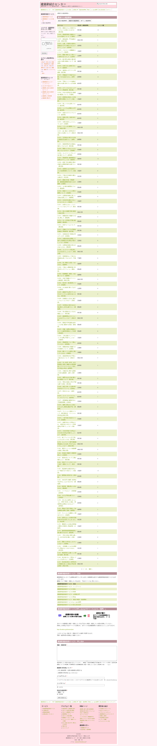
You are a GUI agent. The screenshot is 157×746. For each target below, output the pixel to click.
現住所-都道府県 (62, 690)
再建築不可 (90, 716)
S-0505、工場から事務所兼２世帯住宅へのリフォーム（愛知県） (66, 269)
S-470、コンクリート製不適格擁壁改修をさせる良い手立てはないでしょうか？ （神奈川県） (66, 444)
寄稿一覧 (64, 726)
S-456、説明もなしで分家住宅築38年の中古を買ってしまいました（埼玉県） (66, 519)
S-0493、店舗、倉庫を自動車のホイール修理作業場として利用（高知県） (66, 331)
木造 (50, 65)
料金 (88, 9)
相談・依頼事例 (83, 702)
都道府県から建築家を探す (68, 708)
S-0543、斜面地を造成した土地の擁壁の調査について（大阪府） (66, 99)
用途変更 (46, 64)
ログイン (108, 9)
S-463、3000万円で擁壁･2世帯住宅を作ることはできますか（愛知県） (66, 481)
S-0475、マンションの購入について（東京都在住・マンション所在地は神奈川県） (66, 413)
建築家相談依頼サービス (49, 708)
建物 (53, 67)
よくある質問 (94, 9)
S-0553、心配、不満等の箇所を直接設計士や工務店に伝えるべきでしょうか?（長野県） (66, 45)
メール (43, 37)
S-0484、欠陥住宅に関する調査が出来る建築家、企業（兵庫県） (66, 373)
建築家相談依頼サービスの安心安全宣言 (69, 605)
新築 (53, 62)
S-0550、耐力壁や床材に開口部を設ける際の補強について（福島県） (66, 61)
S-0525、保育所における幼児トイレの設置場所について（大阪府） (66, 171)
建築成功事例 (46, 712)
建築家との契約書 (47, 96)
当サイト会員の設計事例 (68, 710)
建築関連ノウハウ (66, 714)
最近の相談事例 (62, 21)
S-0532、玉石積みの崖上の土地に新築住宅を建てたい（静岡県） (66, 139)
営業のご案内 (103, 715)
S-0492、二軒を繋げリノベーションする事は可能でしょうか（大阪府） (66, 337)
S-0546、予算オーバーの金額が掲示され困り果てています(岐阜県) (66, 83)
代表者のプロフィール (105, 708)
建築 (45, 69)
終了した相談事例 (86, 21)
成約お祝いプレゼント (48, 714)
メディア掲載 (103, 719)
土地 (42, 62)
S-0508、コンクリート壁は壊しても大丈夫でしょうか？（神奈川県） (66, 251)
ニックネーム (61, 683)
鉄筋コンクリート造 (84, 718)
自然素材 (91, 709)
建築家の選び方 (47, 98)
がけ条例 (92, 718)
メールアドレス (62, 676)
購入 (47, 62)
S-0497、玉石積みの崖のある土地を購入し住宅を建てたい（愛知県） (66, 307)
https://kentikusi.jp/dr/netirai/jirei (65, 629)
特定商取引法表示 (104, 717)
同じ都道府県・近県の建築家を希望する (70, 670)
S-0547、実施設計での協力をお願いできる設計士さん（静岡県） (66, 77)
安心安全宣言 (102, 9)
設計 (47, 67)
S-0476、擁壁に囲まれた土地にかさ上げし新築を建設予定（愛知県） (66, 407)
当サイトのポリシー (105, 710)
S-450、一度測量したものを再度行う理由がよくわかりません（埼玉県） (66, 548)
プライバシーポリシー (105, 712)
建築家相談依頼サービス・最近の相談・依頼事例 (71, 599)
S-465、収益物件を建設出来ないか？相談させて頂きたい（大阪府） (66, 470)
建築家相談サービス (48, 17)
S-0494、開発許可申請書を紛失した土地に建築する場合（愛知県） (66, 324)
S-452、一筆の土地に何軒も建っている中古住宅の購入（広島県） (66, 537)
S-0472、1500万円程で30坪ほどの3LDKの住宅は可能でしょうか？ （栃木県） (66, 433)
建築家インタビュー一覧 (68, 717)
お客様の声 (75, 9)
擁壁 (52, 64)
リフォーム (52, 69)
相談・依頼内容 (62, 645)
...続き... (43, 73)
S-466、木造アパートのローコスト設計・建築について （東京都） (66, 464)
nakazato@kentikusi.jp (81, 742)
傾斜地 (81, 711)
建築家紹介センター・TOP (47, 9)
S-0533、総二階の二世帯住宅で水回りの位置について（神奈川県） (66, 133)
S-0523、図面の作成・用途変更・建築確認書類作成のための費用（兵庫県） (66, 182)
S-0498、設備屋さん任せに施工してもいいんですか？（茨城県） (66, 300)
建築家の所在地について (64, 668)
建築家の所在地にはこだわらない (68, 673)
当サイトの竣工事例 (67, 715)
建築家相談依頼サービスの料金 (66, 597)
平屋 (86, 720)
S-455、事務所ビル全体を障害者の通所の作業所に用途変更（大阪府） (66, 526)
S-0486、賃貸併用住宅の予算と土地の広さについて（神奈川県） (66, 358)
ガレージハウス (83, 714)
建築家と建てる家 (84, 709)
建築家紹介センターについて (107, 714)
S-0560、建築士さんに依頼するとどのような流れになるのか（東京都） (66, 30)
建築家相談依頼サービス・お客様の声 (68, 594)
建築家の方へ (85, 727)
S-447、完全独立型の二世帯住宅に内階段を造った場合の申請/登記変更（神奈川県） (66, 564)
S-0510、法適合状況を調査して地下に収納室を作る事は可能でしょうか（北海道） (66, 240)
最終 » (90, 569)
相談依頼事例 (82, 9)
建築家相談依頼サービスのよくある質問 (69, 602)
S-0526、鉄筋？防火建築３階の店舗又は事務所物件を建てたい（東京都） (66, 164)
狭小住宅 (86, 711)
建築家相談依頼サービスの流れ (63, 9)
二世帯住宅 (85, 713)
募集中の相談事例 (74, 21)
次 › (86, 569)
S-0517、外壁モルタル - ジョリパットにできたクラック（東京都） (66, 206)
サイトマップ (111, 702)
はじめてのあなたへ (48, 86)
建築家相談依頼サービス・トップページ (69, 586)
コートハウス (91, 720)
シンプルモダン (83, 716)
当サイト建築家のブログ (68, 712)
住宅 (45, 65)
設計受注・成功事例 (86, 729)
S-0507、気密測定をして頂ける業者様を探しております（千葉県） (66, 258)
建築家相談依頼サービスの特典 (66, 591)
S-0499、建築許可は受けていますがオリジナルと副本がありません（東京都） (66, 294)
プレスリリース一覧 (105, 721)
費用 (42, 67)
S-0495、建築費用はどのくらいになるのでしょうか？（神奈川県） (66, 318)
